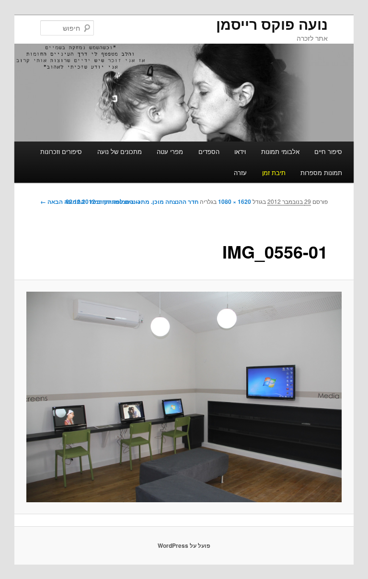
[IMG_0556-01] (184, 397)
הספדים (208, 151)
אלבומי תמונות (280, 151)
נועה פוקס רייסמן (272, 23)
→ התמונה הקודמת (115, 201)
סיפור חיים (328, 151)
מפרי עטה (170, 151)
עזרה (240, 172)
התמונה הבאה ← (62, 201)
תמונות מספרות (321, 172)
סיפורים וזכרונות (61, 151)
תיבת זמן (274, 172)
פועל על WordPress (184, 545)
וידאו (240, 151)
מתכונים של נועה (119, 151)
